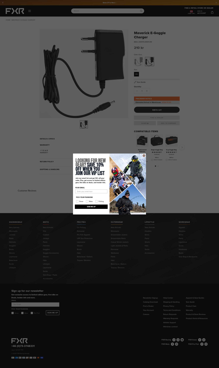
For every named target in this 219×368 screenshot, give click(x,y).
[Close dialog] (144, 155)
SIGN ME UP (91, 206)
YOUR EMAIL (80, 188)
